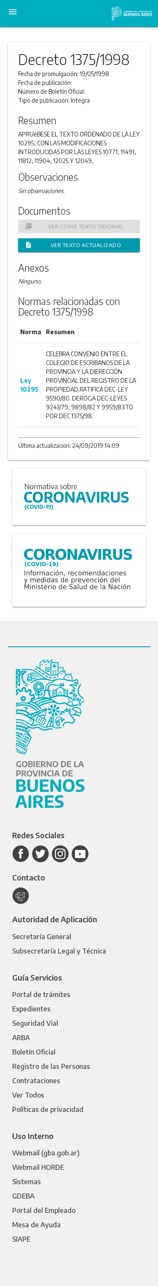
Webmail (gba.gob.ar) (46, 1153)
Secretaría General (41, 936)
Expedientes (31, 1009)
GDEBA (23, 1196)
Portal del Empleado (43, 1210)
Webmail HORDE (38, 1167)
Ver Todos (28, 1095)
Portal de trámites (41, 994)
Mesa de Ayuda (36, 1225)
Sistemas (26, 1181)
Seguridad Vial (35, 1023)
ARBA (21, 1037)
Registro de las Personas (51, 1066)
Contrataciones (36, 1080)
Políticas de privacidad (47, 1109)
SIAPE (21, 1239)
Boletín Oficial (34, 1052)
